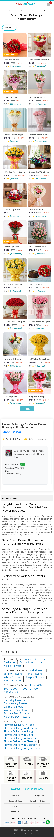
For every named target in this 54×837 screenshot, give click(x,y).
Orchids (40, 659)
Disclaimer (42, 834)
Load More (27, 409)
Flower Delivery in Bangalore (21, 731)
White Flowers (12, 677)
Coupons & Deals (15, 801)
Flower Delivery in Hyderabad (22, 748)
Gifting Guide (39, 796)
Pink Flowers (34, 674)
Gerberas (9, 662)
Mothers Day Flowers (17, 716)
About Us (15, 796)
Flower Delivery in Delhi (18, 734)
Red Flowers (36, 670)
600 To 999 (10, 688)
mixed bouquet (32, 592)
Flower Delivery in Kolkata (20, 738)
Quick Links (9, 652)
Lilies (40, 662)
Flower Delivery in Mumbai (20, 728)
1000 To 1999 (29, 688)
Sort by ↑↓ (9, 27)
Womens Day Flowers (17, 710)
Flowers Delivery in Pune (19, 724)
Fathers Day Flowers (16, 713)
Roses (27, 659)
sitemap (15, 806)
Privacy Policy (30, 834)
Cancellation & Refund (38, 801)
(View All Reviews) (11, 431)
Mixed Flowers (12, 665)
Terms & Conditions (14, 834)
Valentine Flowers (15, 706)
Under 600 (35, 685)
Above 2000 (11, 692)
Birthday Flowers (14, 700)
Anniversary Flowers (16, 703)
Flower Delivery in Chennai (20, 741)
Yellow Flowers (13, 674)
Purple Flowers (35, 677)
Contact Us (15, 811)
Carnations (26, 662)
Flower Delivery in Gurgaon (20, 744)
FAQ (38, 806)
